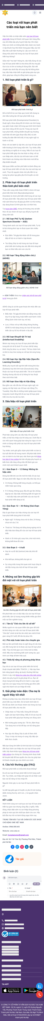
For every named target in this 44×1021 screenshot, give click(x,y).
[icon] (31, 847)
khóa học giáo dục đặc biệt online (28, 675)
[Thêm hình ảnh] (22, 883)
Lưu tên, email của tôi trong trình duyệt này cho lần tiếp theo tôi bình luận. (24, 896)
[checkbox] (8, 895)
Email (29, 888)
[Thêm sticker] (18, 883)
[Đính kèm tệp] (26, 883)
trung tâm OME (11, 209)
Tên (11, 888)
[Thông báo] (34, 12)
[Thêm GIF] (13, 883)
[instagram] (22, 847)
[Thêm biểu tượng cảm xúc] (9, 883)
